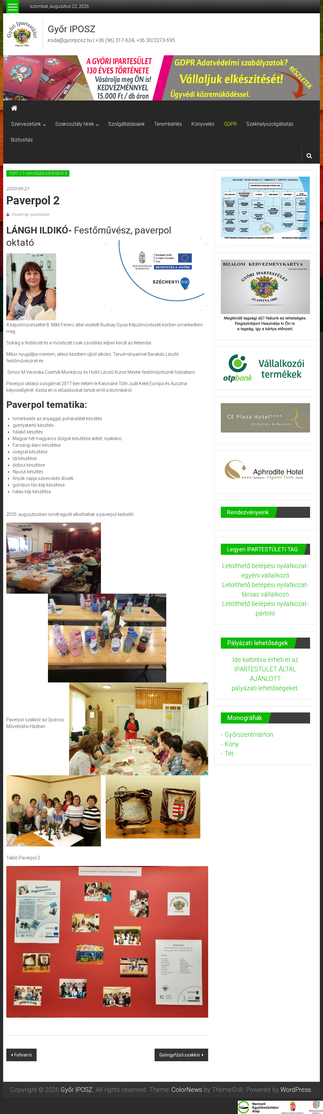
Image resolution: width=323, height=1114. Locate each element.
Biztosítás (22, 140)
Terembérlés (168, 124)
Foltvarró (23, 1054)
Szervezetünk (26, 124)
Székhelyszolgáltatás (269, 124)
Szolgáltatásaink (126, 124)
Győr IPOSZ (71, 28)
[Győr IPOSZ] (161, 77)
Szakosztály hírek (74, 124)
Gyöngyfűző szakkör (179, 1054)
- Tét (227, 753)
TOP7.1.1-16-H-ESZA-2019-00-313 (38, 173)
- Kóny (230, 744)
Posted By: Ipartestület (30, 214)
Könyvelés (202, 124)
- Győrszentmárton (247, 734)
